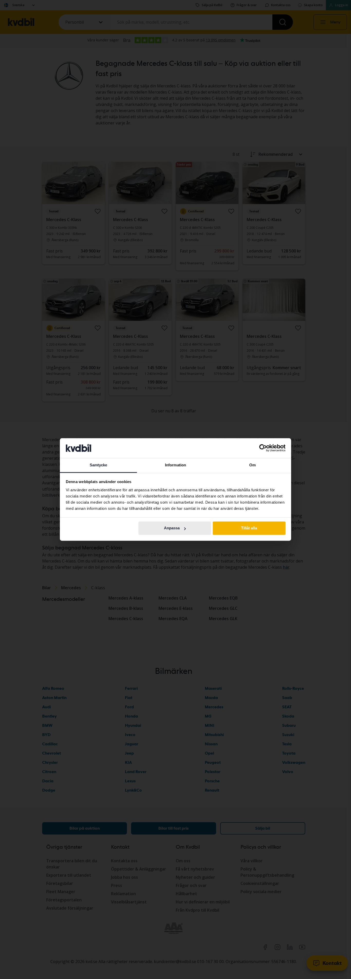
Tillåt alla (249, 528)
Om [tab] (252, 465)
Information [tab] (175, 465)
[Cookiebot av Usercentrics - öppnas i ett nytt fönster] (263, 448)
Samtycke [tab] (98, 465)
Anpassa (172, 528)
